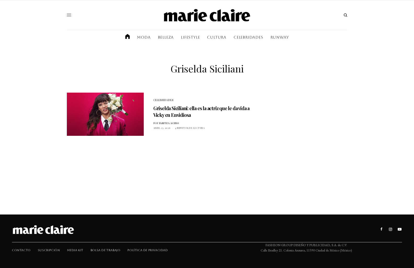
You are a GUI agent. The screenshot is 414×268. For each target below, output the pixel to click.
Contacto (21, 250)
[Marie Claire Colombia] (207, 15)
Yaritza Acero (169, 123)
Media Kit (75, 250)
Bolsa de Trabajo (106, 250)
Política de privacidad (147, 250)
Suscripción (49, 250)
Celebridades (163, 100)
